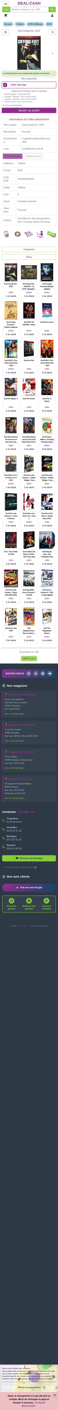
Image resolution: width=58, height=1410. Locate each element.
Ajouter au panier (29, 110)
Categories (29, 249)
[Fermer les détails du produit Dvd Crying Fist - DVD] (5, 32)
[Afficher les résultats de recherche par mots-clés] (52, 9)
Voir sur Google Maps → (15, 714)
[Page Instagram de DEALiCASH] (28, 673)
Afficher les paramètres (29, 1387)
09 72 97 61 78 (14, 839)
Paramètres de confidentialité (19, 867)
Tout (6, 9)
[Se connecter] (52, 15)
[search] (29, 9)
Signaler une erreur (33, 156)
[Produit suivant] (52, 53)
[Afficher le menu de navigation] (5, 4)
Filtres (29, 257)
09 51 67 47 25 (14, 831)
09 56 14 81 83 (14, 848)
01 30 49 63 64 (14, 822)
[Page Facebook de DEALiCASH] (42, 673)
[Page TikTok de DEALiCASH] (35, 673)
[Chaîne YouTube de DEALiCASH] (50, 673)
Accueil (8, 24)
